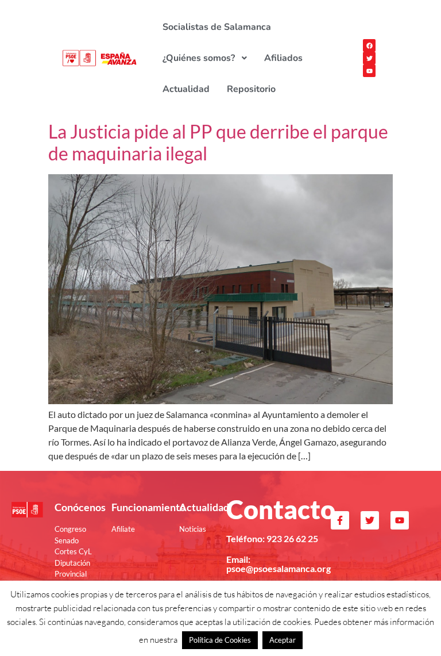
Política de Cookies (220, 640)
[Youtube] (369, 70)
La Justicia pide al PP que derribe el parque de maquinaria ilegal (218, 142)
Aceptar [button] (282, 640)
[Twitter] (369, 58)
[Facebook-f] (340, 520)
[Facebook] (369, 45)
